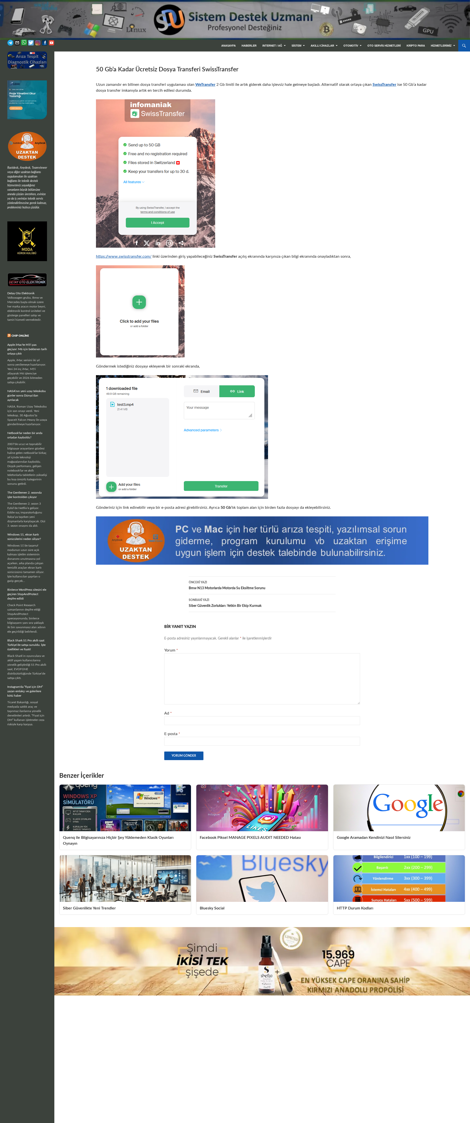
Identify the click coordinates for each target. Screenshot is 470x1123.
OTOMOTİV (350, 45)
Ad (168, 713)
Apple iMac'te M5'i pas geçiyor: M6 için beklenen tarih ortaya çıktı (27, 349)
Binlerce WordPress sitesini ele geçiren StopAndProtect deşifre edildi (26, 594)
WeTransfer (205, 85)
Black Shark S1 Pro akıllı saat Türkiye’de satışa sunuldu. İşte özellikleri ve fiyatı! (26, 645)
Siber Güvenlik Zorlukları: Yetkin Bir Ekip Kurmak (225, 603)
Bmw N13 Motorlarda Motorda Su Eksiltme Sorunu (227, 585)
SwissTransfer (384, 85)
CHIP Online (20, 335)
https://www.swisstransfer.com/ (124, 256)
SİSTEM (296, 45)
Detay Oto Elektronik (21, 293)
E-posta (172, 734)
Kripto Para (416, 45)
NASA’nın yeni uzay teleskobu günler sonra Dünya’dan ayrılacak (26, 395)
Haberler (249, 45)
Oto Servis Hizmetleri (384, 45)
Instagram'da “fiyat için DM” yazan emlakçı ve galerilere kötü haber (25, 691)
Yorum (171, 650)
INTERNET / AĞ (272, 45)
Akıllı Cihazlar (322, 45)
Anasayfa (228, 45)
